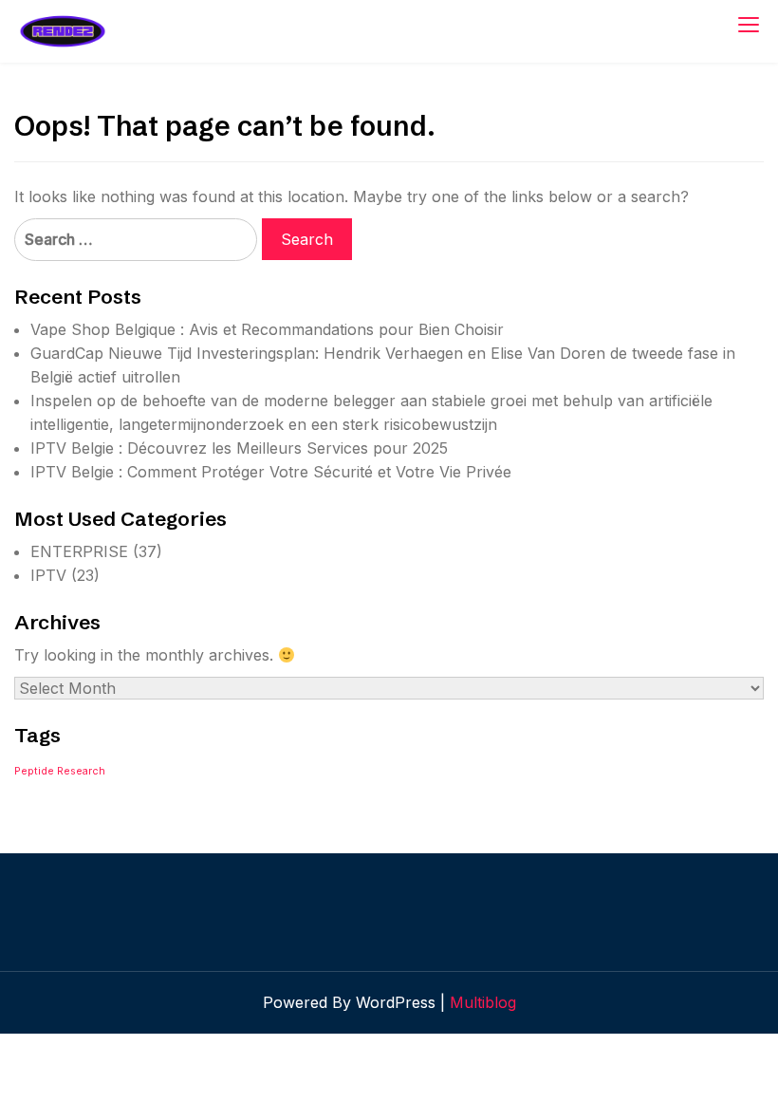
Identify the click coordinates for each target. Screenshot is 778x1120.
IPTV (48, 575)
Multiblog (483, 1002)
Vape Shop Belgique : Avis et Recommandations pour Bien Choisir (267, 329)
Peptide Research (59, 771)
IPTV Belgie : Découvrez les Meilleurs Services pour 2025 (239, 448)
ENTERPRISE (79, 551)
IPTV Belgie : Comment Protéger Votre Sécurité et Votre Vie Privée (270, 471)
